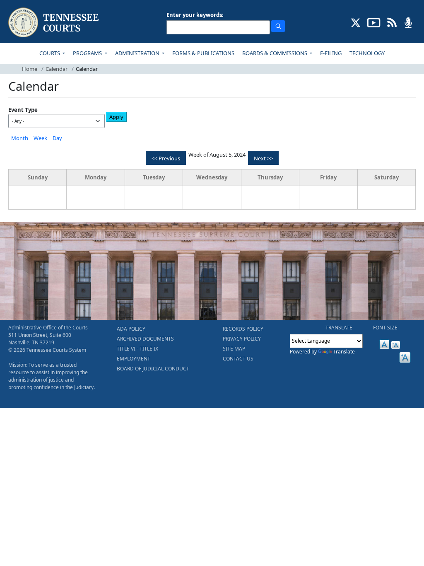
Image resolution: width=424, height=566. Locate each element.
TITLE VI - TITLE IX (137, 348)
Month (19, 138)
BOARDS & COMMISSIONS (275, 53)
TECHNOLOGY (367, 53)
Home (29, 69)
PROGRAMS (88, 53)
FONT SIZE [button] (385, 327)
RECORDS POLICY (243, 328)
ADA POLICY (131, 328)
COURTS (50, 53)
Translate (344, 351)
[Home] (54, 22)
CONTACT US (238, 358)
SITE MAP (234, 348)
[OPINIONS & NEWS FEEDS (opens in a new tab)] (392, 22)
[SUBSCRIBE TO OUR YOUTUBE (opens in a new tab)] (374, 22)
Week (40, 138)
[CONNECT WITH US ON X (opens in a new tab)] (356, 22)
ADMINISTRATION (138, 53)
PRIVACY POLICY (242, 338)
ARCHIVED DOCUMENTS (145, 338)
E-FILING (331, 53)
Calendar (56, 69)
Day (57, 138)
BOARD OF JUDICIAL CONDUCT (153, 368)
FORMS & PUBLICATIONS (203, 53)
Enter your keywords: (195, 15)
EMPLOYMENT (133, 358)
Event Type (23, 110)
